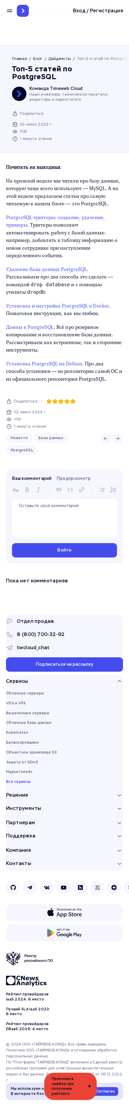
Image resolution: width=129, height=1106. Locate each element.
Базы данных (50, 438)
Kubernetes (17, 732)
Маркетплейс (19, 771)
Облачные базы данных (29, 722)
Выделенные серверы (27, 713)
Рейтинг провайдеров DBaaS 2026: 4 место (27, 1026)
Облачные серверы (25, 693)
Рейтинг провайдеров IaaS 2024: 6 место (27, 997)
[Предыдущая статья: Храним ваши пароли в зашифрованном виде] (105, 438)
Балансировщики (22, 742)
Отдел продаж (35, 621)
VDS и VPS (16, 703)
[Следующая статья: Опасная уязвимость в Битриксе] (117, 438)
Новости (19, 438)
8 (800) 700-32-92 (41, 634)
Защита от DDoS (22, 762)
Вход (79, 11)
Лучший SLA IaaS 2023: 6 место (28, 1012)
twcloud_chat (33, 647)
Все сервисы (18, 781)
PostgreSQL (22, 450)
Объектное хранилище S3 (31, 752)
